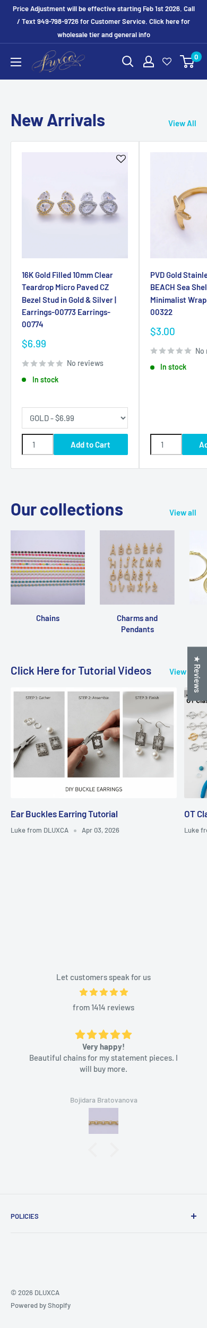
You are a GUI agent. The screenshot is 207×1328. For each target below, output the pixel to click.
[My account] (148, 61)
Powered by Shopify (41, 1305)
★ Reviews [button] (197, 674)
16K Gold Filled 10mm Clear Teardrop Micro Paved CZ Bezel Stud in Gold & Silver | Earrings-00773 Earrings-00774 (69, 299)
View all (182, 512)
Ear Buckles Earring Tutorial (64, 813)
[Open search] (128, 61)
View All (182, 123)
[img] (103, 992)
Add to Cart (90, 444)
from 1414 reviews (103, 1007)
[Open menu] (16, 62)
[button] (95, 1149)
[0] (187, 61)
